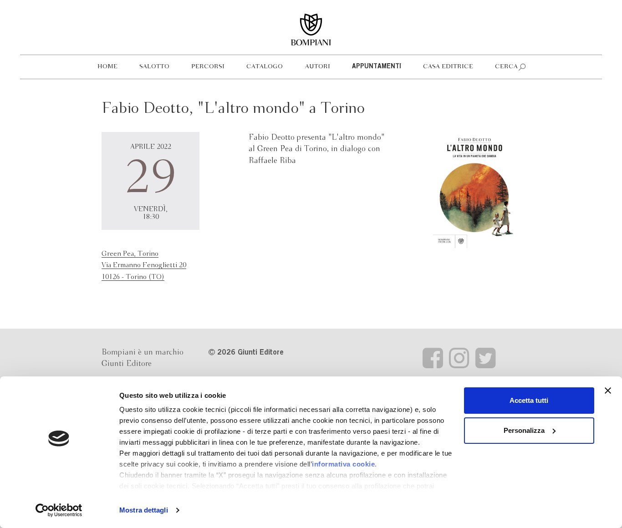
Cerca (506, 67)
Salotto (154, 67)
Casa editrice (448, 67)
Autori (317, 67)
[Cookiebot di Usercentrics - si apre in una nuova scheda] (59, 510)
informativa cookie (343, 464)
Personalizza (524, 430)
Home (107, 67)
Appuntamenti (376, 67)
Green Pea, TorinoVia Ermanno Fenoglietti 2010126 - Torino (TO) (144, 265)
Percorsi (207, 67)
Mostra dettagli (143, 510)
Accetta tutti (529, 400)
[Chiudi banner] (608, 390)
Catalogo (264, 67)
